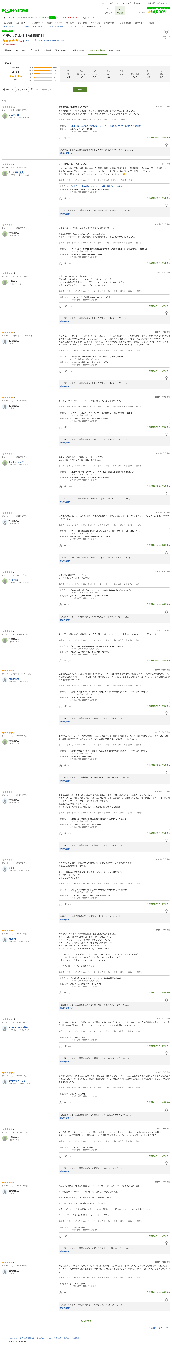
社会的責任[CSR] (44, 1338)
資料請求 (75, 1338)
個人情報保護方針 (27, 1338)
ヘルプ (103, 3)
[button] (29, 116)
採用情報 (57, 1338)
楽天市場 (151, 3)
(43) (61, 50)
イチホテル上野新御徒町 (23, 35)
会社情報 (13, 1338)
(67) (97, 50)
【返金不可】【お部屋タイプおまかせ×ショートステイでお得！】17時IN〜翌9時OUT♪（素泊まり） (106, 126)
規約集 (66, 1338)
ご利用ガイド (113, 3)
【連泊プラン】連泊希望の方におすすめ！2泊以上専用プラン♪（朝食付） (97, 186)
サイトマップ (126, 3)
